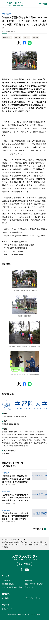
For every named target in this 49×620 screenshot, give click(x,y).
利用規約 (28, 580)
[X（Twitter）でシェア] (19, 43)
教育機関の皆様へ (8, 584)
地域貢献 (35, 38)
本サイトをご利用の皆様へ (12, 587)
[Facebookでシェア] (24, 43)
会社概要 (5, 598)
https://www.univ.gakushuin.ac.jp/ (15, 416)
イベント (17, 38)
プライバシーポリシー (33, 598)
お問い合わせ (7, 609)
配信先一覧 (29, 587)
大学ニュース (7, 38)
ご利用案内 (6, 580)
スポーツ (26, 38)
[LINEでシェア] (30, 43)
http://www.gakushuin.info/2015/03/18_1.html (24, 235)
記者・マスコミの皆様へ (34, 584)
